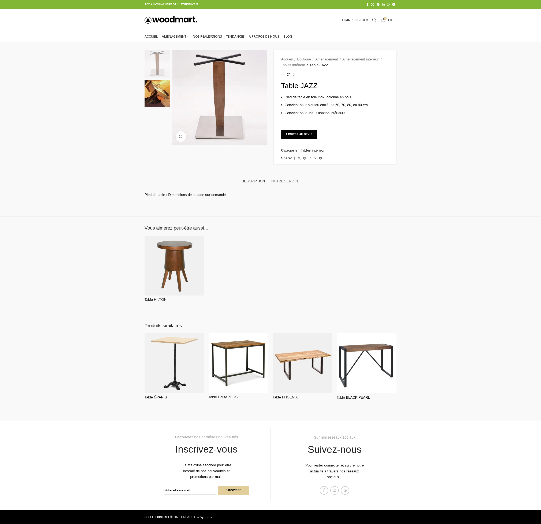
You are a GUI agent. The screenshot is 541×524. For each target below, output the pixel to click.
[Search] (374, 20)
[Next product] (293, 74)
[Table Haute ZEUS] (238, 363)
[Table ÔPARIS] (174, 363)
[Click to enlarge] (181, 136)
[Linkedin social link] (383, 4)
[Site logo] (171, 20)
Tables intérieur (293, 65)
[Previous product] (283, 74)
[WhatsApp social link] (388, 4)
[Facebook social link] (367, 4)
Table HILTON (156, 300)
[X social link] (372, 4)
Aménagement (326, 59)
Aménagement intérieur (360, 59)
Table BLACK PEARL (353, 397)
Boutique (304, 59)
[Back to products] (288, 74)
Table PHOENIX (285, 397)
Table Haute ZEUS (223, 397)
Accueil (287, 59)
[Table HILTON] (174, 266)
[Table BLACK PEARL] (366, 363)
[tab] (253, 179)
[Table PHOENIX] (302, 363)
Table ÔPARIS (156, 397)
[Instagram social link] (334, 490)
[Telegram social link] (393, 4)
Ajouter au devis (299, 134)
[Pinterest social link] (378, 4)
